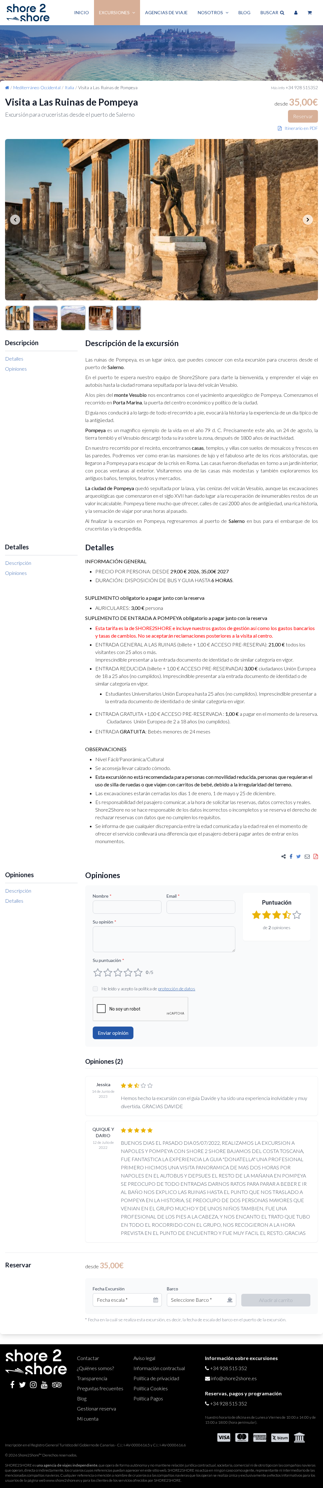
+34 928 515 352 (228, 1368)
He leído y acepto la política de (148, 988)
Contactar (88, 1358)
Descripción (18, 563)
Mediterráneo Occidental (37, 87)
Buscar (270, 12)
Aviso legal (144, 1358)
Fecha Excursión (109, 1288)
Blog (244, 12)
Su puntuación (108, 960)
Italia (69, 87)
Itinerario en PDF (300, 128)
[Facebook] (12, 1385)
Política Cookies (150, 1388)
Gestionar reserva (96, 1408)
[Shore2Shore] (28, 12)
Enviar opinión (113, 1033)
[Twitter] (22, 1385)
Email (173, 896)
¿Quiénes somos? (95, 1368)
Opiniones (16, 369)
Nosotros (210, 12)
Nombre (102, 896)
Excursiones (114, 12)
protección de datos (176, 988)
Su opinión (104, 921)
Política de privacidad (156, 1378)
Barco (172, 1288)
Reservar (303, 116)
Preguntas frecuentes (100, 1388)
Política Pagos (148, 1398)
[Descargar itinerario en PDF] (316, 856)
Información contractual (159, 1368)
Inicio (81, 12)
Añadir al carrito (276, 1300)
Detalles (14, 359)
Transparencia (92, 1378)
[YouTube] (44, 1385)
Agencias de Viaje (166, 12)
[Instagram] (33, 1385)
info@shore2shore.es (234, 1378)
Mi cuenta (87, 1418)
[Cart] (309, 12)
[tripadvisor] (57, 1385)
